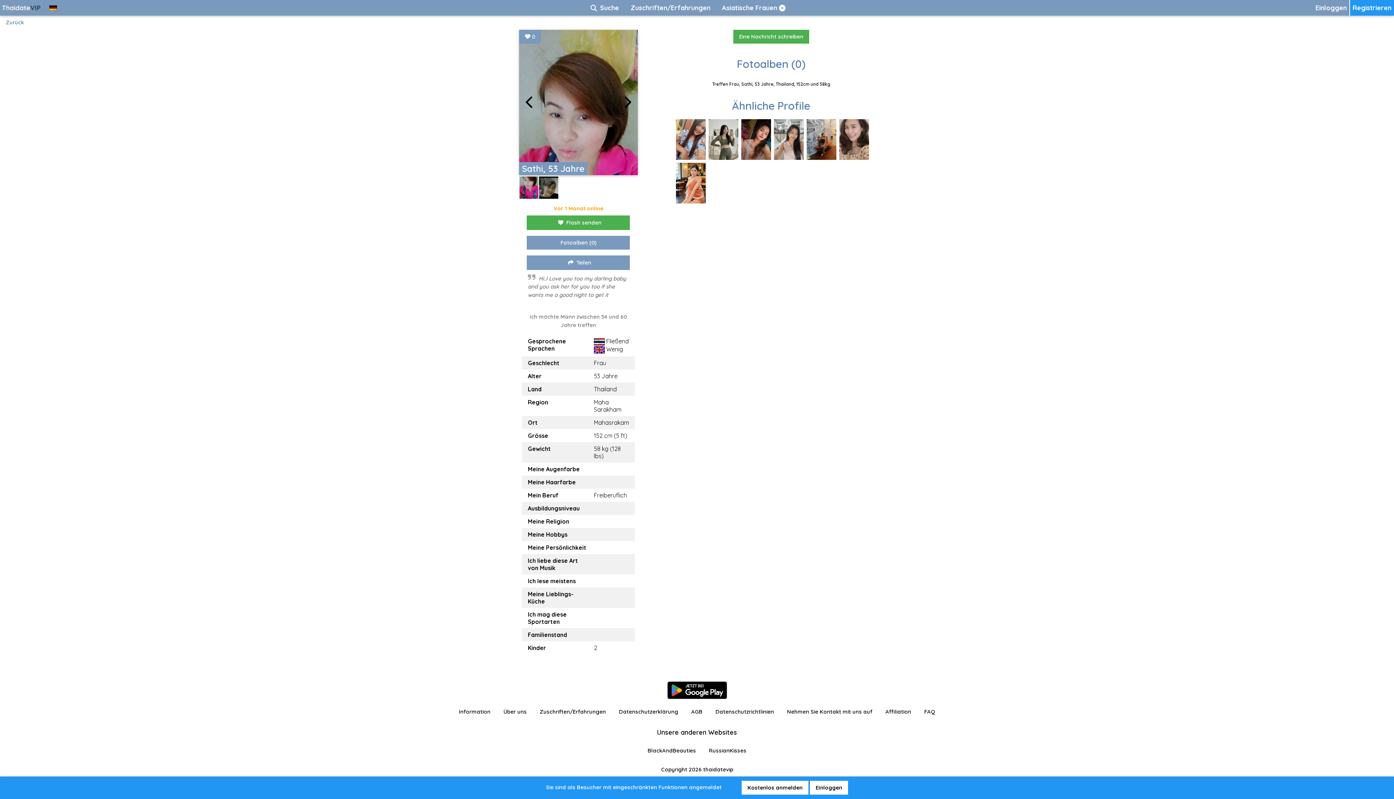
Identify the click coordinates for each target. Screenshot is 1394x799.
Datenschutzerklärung (648, 711)
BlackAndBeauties (672, 750)
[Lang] (53, 8)
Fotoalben (578, 242)
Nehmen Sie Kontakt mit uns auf (829, 711)
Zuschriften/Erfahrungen (573, 711)
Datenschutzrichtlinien (745, 711)
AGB (696, 711)
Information (474, 711)
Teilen (583, 262)
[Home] (22, 8)
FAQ (929, 711)
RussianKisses (727, 750)
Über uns (515, 711)
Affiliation (898, 711)
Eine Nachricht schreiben (771, 36)
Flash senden (584, 222)
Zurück (15, 22)
